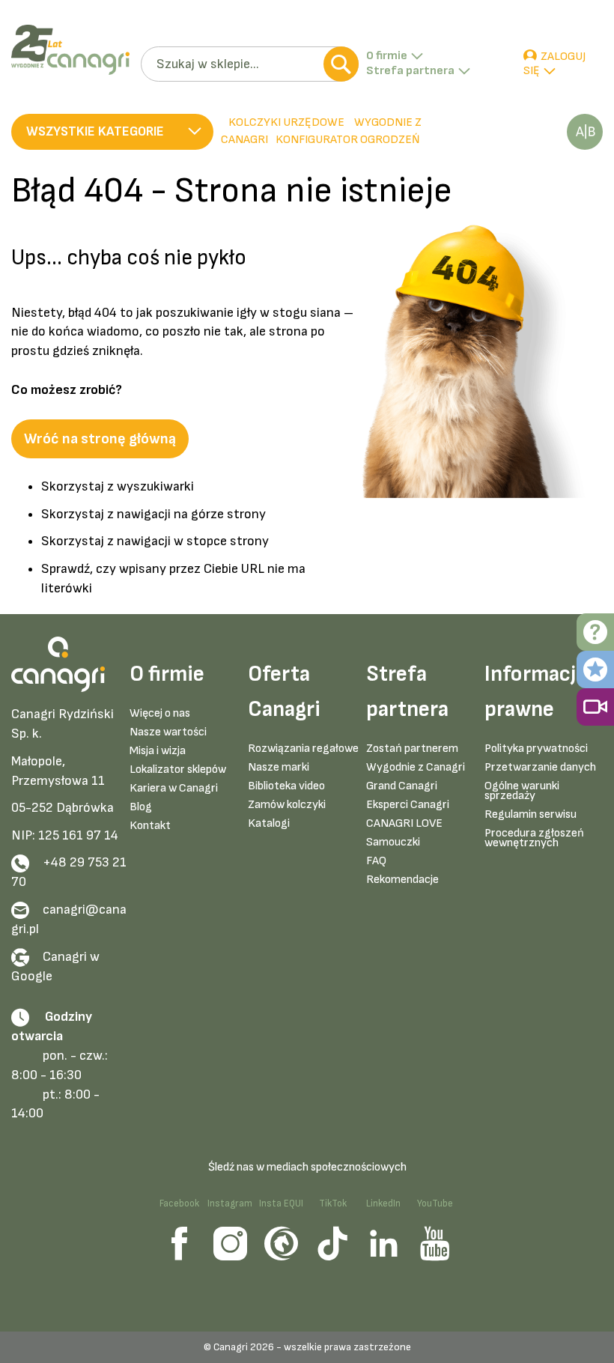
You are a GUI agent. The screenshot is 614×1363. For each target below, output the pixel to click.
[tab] (218, 132)
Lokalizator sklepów (178, 769)
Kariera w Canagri (174, 788)
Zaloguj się (554, 64)
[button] (112, 132)
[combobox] (250, 64)
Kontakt (150, 826)
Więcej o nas (160, 713)
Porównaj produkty (585, 132)
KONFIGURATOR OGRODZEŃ (348, 140)
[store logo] (70, 50)
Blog (141, 807)
